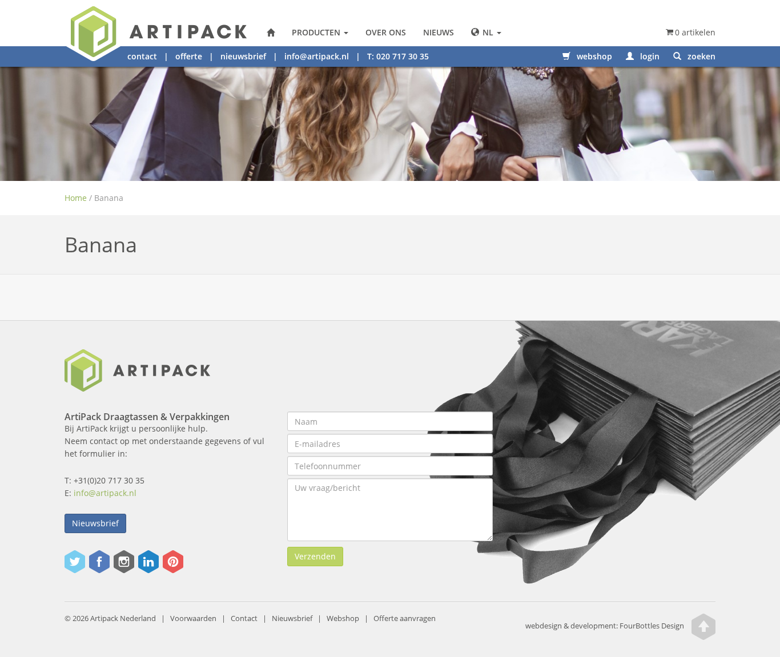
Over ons (385, 32)
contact (142, 56)
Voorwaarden (193, 618)
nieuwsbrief (243, 56)
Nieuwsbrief (95, 523)
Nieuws (438, 32)
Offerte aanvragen (404, 618)
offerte (188, 56)
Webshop (343, 618)
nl (488, 32)
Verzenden (315, 556)
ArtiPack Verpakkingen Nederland (270, 32)
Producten (317, 32)
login (649, 56)
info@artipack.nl (316, 56)
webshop (593, 56)
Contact (244, 618)
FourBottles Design (604, 626)
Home (76, 197)
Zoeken (700, 56)
